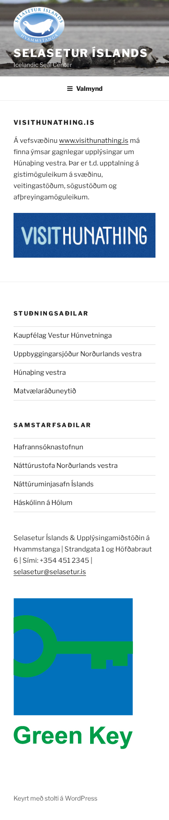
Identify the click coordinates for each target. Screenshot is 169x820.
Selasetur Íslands (81, 53)
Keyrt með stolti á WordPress (55, 798)
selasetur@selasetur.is (50, 572)
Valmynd (89, 88)
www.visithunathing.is (93, 141)
